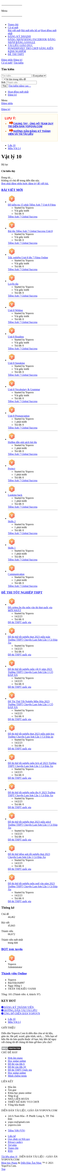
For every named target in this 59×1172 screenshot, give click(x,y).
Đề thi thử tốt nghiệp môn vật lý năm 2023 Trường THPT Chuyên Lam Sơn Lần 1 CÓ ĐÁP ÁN (30, 672)
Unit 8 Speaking (16, 363)
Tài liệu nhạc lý (9, 1156)
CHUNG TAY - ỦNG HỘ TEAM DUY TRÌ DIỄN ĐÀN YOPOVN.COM (30, 125)
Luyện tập (13, 283)
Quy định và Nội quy (19, 1139)
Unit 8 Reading (16, 336)
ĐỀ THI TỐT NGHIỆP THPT (21, 592)
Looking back (15, 495)
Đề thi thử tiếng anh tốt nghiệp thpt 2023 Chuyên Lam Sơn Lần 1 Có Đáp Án (29, 856)
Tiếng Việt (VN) (16, 1130)
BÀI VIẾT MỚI (12, 190)
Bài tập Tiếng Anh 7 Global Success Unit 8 (30, 231)
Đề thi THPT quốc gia (19, 622)
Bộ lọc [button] (4, 164)
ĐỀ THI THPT (16, 54)
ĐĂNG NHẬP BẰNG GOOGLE (32, 41)
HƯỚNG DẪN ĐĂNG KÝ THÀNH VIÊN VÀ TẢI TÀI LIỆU (29, 132)
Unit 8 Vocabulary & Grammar (24, 389)
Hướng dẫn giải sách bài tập (22, 442)
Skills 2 (12, 521)
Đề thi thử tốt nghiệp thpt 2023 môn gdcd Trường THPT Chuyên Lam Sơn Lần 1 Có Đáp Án (33, 824)
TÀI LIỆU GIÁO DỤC (20, 45)
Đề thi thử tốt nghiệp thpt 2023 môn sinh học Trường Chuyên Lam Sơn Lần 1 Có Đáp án (31, 735)
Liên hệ (12, 1136)
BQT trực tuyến (12, 949)
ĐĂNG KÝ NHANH (19, 36)
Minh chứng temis (17, 1075)
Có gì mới (13, 27)
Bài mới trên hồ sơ (30, 30)
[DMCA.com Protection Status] (11, 1049)
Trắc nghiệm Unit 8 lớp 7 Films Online (28, 257)
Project (11, 468)
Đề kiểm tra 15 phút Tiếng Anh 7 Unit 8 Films (32, 204)
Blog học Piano (9, 1162)
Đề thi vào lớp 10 (17, 1066)
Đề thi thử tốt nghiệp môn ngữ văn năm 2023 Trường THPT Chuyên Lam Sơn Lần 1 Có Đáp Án (33, 886)
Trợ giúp (12, 1145)
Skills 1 (12, 547)
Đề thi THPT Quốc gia (20, 1069)
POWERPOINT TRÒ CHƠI (23, 48)
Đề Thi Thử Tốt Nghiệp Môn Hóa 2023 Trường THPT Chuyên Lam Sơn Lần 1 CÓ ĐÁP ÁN (30, 704)
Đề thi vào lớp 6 (16, 1064)
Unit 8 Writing (15, 310)
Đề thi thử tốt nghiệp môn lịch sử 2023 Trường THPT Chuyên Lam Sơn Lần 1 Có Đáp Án (32, 764)
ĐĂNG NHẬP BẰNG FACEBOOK (27, 39)
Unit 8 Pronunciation (19, 415)
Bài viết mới (14, 30)
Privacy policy (15, 1142)
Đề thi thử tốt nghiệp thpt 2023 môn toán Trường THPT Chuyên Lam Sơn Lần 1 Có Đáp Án (33, 639)
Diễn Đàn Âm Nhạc (31, 1162)
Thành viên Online (14, 973)
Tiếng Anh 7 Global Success (22, 216)
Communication (16, 574)
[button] (4, 10)
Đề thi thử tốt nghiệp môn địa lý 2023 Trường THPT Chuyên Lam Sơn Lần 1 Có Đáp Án (31, 794)
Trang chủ (13, 24)
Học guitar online (17, 1061)
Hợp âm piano (15, 1058)
